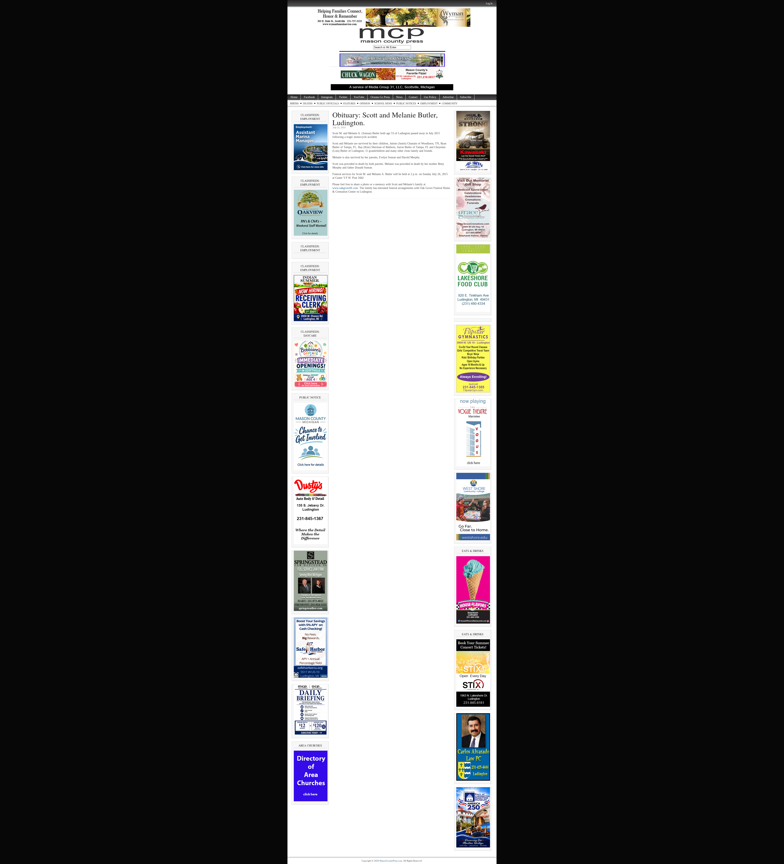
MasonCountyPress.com (391, 861)
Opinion (365, 103)
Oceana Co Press (380, 97)
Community (450, 103)
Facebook (309, 97)
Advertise (448, 97)
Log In (489, 3)
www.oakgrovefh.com (345, 188)
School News (383, 103)
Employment (429, 103)
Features (349, 103)
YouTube (359, 97)
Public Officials (328, 103)
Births (294, 103)
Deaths (308, 103)
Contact (413, 97)
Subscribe (465, 97)
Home (294, 97)
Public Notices (406, 103)
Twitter (343, 97)
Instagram (327, 97)
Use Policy (430, 97)
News (399, 97)
